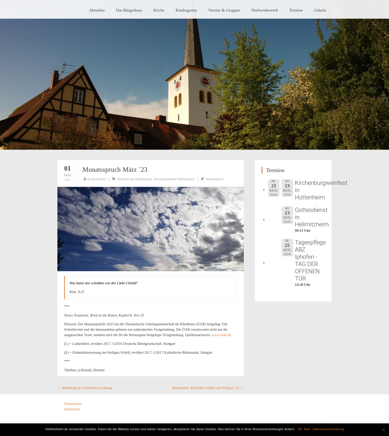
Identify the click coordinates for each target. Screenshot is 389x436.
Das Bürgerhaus (129, 10)
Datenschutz (73, 404)
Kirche (158, 10)
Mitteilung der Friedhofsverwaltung (84, 388)
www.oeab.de (221, 335)
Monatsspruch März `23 (114, 169)
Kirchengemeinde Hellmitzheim (174, 179)
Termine (296, 10)
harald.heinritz (96, 179)
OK (300, 429)
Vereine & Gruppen (224, 10)
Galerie (320, 10)
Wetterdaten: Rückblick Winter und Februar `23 (208, 388)
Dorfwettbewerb (264, 10)
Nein (307, 429)
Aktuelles (97, 10)
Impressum (72, 409)
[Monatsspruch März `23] (150, 229)
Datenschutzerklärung (328, 429)
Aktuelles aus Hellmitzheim (134, 179)
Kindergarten (186, 10)
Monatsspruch (215, 179)
